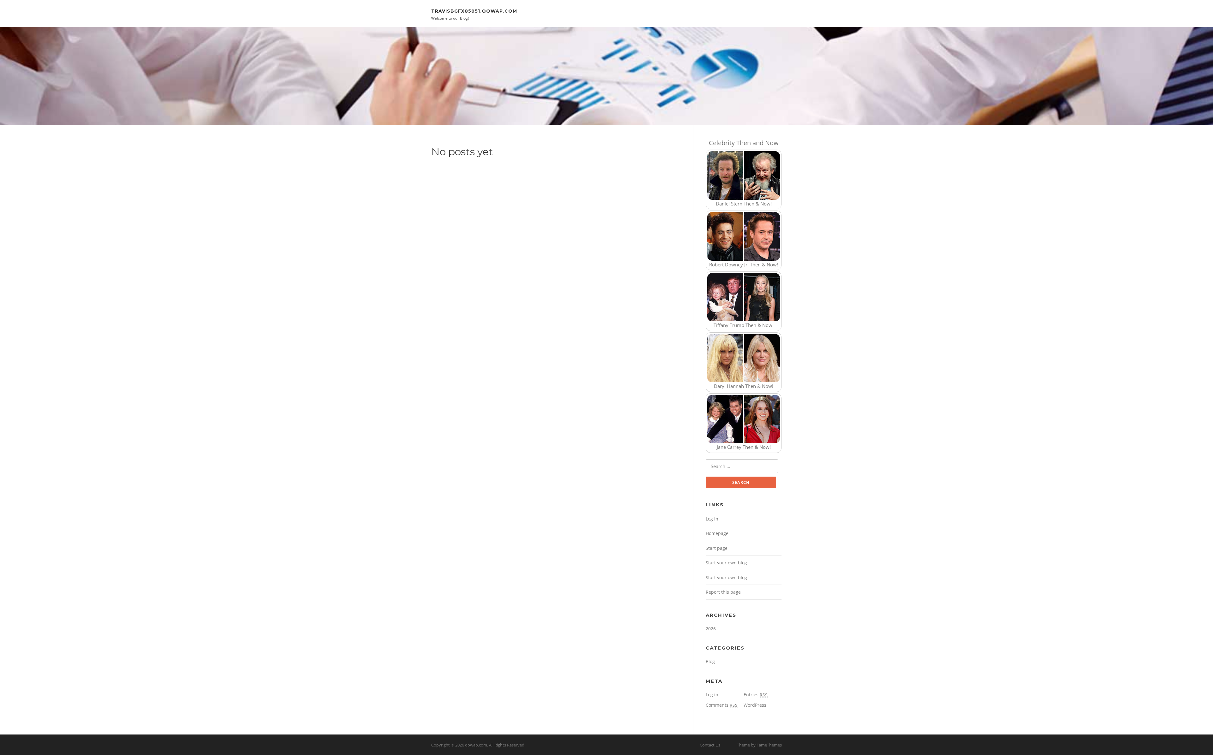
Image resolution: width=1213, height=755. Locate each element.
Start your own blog (726, 563)
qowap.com (476, 745)
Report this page (723, 592)
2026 (711, 629)
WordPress (755, 705)
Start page (716, 548)
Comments (722, 705)
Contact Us (710, 745)
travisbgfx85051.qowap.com (474, 11)
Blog (710, 661)
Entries (756, 695)
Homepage (717, 533)
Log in (712, 519)
